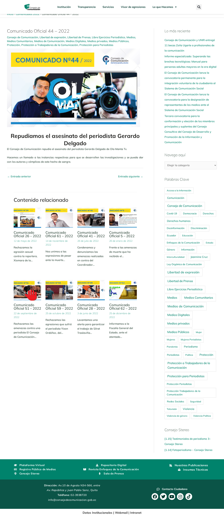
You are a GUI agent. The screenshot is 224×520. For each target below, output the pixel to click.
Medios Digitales (76, 41)
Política (189, 354)
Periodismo (191, 346)
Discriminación (199, 228)
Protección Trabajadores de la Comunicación (183, 392)
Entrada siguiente (130, 176)
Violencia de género (177, 415)
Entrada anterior (19, 176)
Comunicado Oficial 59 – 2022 (59, 307)
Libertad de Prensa (78, 37)
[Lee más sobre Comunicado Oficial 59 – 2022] (59, 290)
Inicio (10, 14)
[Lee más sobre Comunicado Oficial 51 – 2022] (27, 290)
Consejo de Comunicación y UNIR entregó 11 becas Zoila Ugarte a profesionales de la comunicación (189, 45)
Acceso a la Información (179, 190)
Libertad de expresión (53, 37)
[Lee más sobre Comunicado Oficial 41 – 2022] (91, 217)
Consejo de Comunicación (22, 37)
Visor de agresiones (133, 7)
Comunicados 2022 (27, 14)
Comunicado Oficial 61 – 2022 (59, 234)
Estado (209, 242)
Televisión (172, 409)
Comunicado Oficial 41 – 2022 (91, 234)
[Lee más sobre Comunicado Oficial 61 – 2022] (59, 217)
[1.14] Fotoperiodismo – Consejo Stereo (188, 450)
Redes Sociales (175, 401)
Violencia (188, 409)
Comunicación (175, 198)
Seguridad (195, 401)
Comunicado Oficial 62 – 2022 (123, 307)
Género (171, 249)
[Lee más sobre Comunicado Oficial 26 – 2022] (27, 217)
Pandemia (172, 346)
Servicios (108, 7)
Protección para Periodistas (96, 45)
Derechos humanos (178, 221)
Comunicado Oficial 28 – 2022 (91, 307)
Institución (64, 7)
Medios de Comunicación (49, 41)
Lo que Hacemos (163, 7)
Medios (131, 37)
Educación (187, 235)
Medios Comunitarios (20, 41)
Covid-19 (172, 213)
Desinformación (175, 228)
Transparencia (87, 7)
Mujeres (171, 339)
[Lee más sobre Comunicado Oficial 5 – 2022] (123, 217)
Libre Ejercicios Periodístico (108, 37)
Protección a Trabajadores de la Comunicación (49, 45)
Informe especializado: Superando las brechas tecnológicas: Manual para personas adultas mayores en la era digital (190, 61)
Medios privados (97, 41)
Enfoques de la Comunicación (183, 242)
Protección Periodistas (179, 383)
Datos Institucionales (97, 512)
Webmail (121, 512)
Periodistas (173, 354)
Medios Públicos (119, 41)
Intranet (135, 512)
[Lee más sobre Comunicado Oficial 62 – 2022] (123, 290)
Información (187, 249)
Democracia (190, 213)
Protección (13, 45)
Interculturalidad (175, 257)
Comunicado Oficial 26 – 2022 (27, 234)
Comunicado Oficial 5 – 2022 (122, 234)
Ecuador (171, 235)
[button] (199, 7)
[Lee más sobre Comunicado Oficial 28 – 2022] (91, 290)
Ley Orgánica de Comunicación (184, 264)
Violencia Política (202, 415)
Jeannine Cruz (199, 257)
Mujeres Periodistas (191, 339)
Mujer (199, 332)
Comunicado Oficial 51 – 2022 (27, 307)
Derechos (208, 213)
